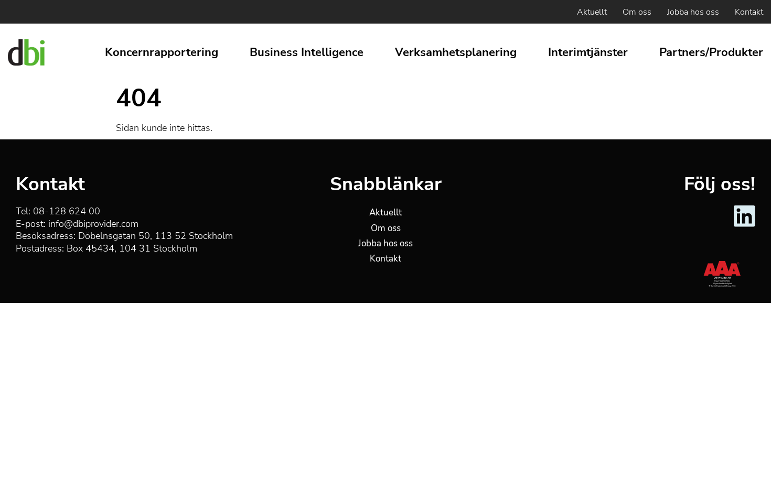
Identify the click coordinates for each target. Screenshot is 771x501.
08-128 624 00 (66, 211)
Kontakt (749, 12)
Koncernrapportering (161, 52)
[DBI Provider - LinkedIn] (744, 225)
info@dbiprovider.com (93, 223)
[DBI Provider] (26, 52)
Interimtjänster (588, 52)
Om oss (637, 12)
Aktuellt (592, 12)
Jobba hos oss (693, 12)
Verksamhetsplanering (456, 52)
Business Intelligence (306, 52)
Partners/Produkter (711, 52)
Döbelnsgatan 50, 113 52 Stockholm (155, 236)
